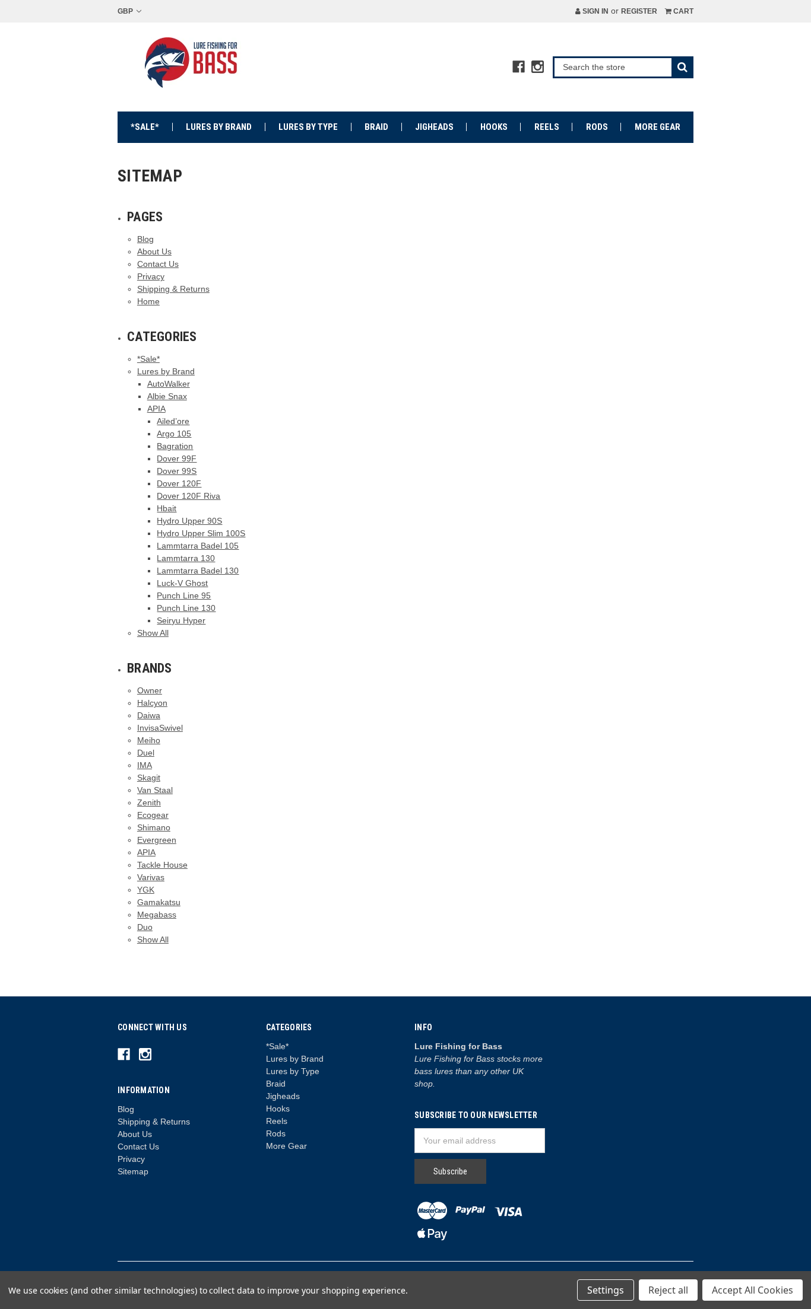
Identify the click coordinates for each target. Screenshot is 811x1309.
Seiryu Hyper (181, 620)
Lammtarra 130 (186, 558)
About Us (154, 251)
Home (148, 301)
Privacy (150, 276)
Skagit (148, 777)
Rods (597, 127)
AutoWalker (168, 383)
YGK (145, 889)
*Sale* (145, 127)
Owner (149, 690)
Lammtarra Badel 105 (198, 545)
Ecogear (153, 815)
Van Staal (155, 790)
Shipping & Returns (173, 289)
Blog (145, 239)
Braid (376, 127)
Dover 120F (179, 483)
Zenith (149, 802)
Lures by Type (308, 127)
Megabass (156, 914)
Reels (546, 127)
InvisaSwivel (160, 727)
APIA (156, 408)
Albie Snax (167, 396)
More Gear (657, 127)
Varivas (150, 877)
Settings (605, 1290)
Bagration (175, 446)
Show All (153, 633)
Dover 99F (177, 458)
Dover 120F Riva (188, 496)
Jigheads (434, 127)
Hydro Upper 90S (189, 520)
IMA (144, 765)
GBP (126, 11)
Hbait (166, 508)
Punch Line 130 (186, 608)
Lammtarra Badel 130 (198, 570)
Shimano (153, 827)
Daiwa (148, 715)
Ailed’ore (173, 421)
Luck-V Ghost (182, 583)
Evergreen (156, 840)
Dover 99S (177, 471)
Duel (145, 752)
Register (639, 11)
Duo (145, 927)
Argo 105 (174, 433)
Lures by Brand (219, 127)
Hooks (494, 127)
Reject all (668, 1290)
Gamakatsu (158, 902)
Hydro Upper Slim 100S (201, 533)
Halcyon (152, 703)
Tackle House (162, 865)
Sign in (595, 11)
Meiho (148, 740)
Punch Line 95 (184, 595)
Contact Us (158, 264)
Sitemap (133, 1171)
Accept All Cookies (752, 1290)
